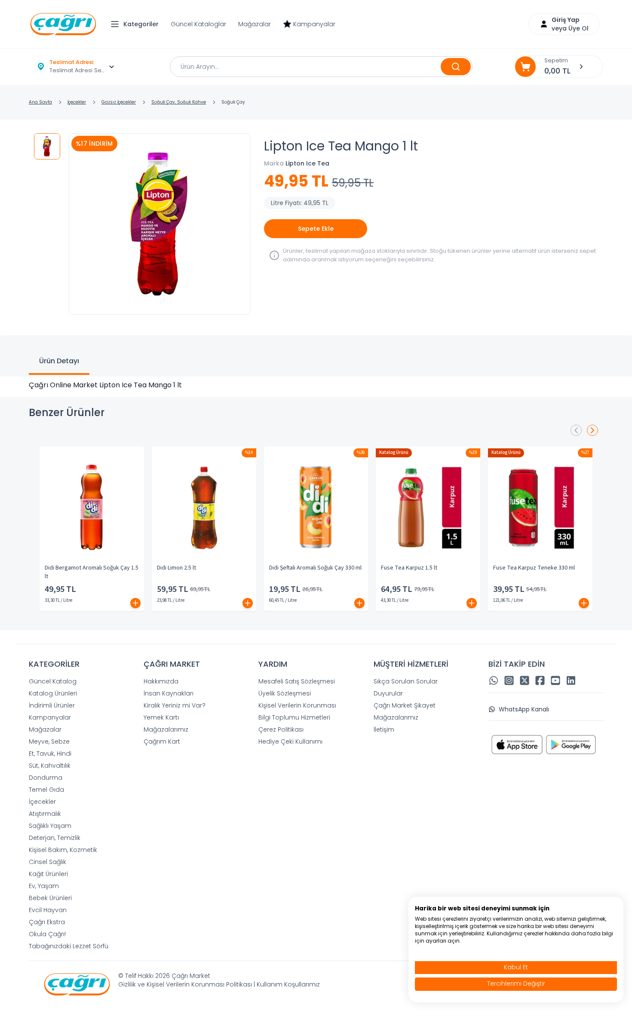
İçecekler (76, 102)
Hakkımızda (161, 681)
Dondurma (45, 777)
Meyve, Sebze (49, 741)
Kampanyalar (314, 24)
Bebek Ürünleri (50, 898)
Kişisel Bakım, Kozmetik (63, 850)
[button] (136, 24)
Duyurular (388, 693)
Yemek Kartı (161, 717)
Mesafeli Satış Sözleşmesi (296, 681)
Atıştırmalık (45, 813)
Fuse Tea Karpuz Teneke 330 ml (534, 568)
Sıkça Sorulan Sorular (406, 681)
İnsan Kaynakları (168, 693)
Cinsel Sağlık (47, 862)
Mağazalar (254, 24)
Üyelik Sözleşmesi (284, 693)
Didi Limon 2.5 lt (176, 568)
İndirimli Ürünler (52, 705)
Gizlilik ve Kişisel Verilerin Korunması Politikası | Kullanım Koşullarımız (219, 984)
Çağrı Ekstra (47, 922)
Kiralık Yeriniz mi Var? (175, 705)
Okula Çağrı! (47, 934)
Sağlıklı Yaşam (50, 825)
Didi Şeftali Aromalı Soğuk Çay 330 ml (315, 568)
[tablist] (316, 356)
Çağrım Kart (162, 741)
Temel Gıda (46, 789)
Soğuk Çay (233, 102)
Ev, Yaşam (44, 886)
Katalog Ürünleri (53, 693)
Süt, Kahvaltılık (50, 765)
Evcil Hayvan (48, 910)
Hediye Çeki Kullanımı (290, 741)
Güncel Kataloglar (198, 24)
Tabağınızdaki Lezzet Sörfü (68, 946)
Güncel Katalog (53, 681)
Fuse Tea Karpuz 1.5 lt (409, 568)
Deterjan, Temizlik (54, 837)
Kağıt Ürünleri (48, 874)
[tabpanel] (316, 385)
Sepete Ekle (316, 228)
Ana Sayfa (40, 102)
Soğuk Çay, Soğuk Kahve (178, 102)
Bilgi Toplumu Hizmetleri (294, 717)
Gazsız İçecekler (118, 102)
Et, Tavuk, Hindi (50, 753)
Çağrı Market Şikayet (405, 705)
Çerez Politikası (281, 729)
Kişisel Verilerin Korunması (297, 705)
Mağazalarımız (166, 729)
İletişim (384, 729)
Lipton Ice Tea (307, 163)
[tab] (59, 362)
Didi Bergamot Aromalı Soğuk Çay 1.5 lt (91, 572)
